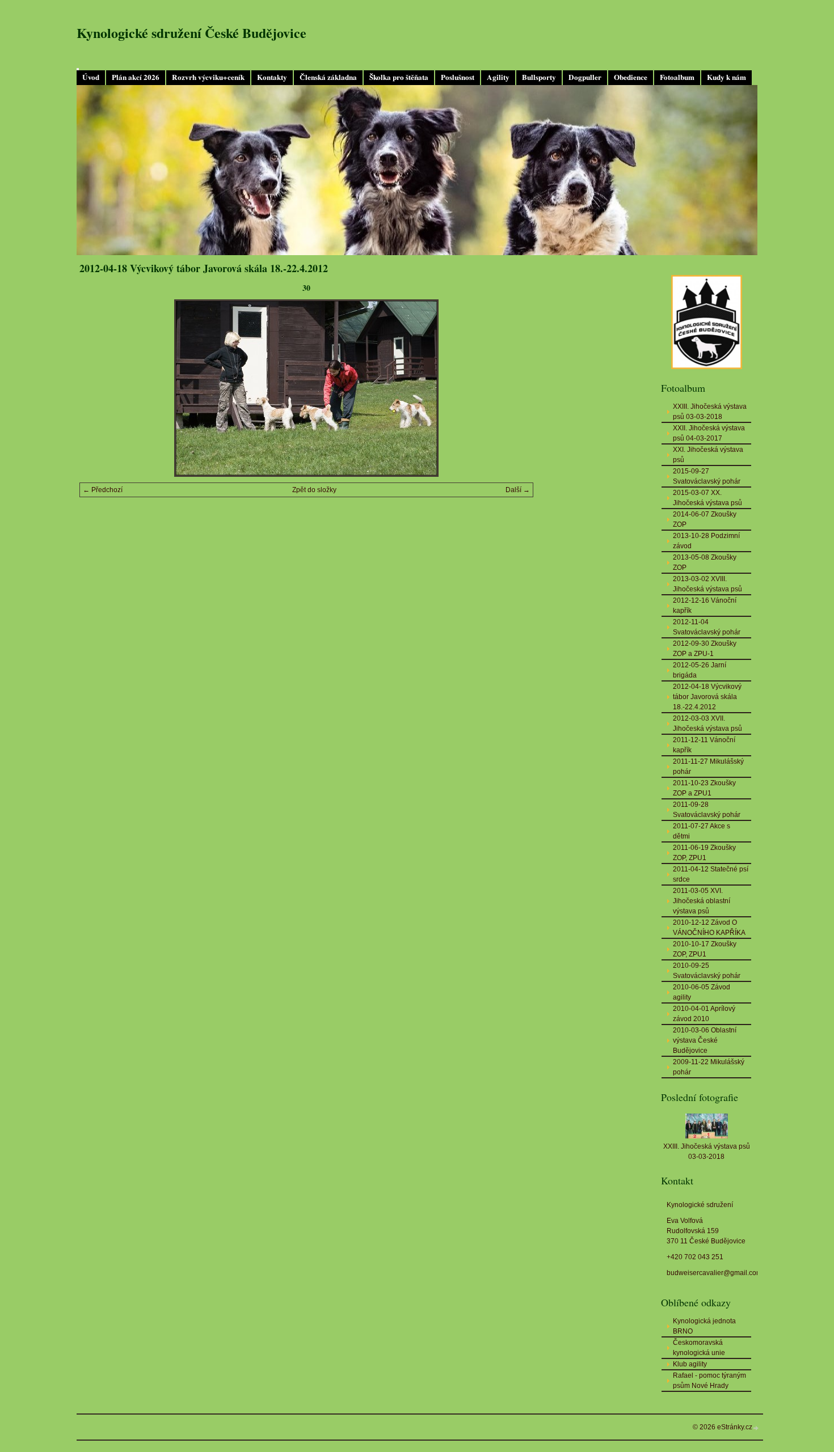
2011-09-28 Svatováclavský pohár (706, 810)
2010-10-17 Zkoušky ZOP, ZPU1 (704, 949)
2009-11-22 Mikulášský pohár (708, 1067)
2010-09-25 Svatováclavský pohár (706, 971)
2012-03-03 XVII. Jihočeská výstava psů (707, 723)
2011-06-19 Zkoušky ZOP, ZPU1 (704, 853)
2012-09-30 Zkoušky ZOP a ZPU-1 (704, 649)
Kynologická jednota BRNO (704, 1326)
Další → (518, 490)
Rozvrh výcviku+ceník (208, 77)
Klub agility (690, 1364)
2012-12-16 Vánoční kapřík (704, 605)
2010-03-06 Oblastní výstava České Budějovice (704, 1040)
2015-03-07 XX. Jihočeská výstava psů (707, 498)
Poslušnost (457, 77)
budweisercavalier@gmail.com (714, 1273)
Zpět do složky (314, 490)
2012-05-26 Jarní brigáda (699, 670)
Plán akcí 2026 (135, 77)
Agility (498, 77)
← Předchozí (103, 490)
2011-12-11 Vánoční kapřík (704, 745)
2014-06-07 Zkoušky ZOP (704, 519)
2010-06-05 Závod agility (701, 992)
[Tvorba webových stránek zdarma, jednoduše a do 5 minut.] (756, 1427)
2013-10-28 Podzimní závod (706, 541)
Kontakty (272, 77)
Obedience (630, 77)
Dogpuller (584, 77)
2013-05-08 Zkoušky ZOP (704, 562)
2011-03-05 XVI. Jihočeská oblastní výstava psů (701, 901)
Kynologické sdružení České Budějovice (191, 33)
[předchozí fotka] (98, 388)
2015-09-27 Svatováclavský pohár (706, 476)
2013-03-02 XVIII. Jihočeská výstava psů (707, 584)
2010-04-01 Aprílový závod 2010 (704, 1014)
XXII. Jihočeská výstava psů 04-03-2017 (709, 433)
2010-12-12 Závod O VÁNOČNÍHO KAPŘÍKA (709, 927)
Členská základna (328, 77)
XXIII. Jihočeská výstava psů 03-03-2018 (710, 412)
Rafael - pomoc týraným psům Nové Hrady (709, 1380)
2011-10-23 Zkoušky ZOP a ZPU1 (704, 788)
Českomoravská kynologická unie (699, 1348)
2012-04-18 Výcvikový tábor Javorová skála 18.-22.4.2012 (707, 697)
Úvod (90, 77)
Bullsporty (539, 77)
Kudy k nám (726, 77)
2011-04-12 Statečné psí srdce (710, 874)
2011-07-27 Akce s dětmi (701, 831)
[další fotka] (515, 388)
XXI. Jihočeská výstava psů (708, 455)
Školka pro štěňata (398, 77)
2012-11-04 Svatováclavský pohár (706, 627)
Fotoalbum (677, 77)
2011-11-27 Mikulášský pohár (708, 766)
